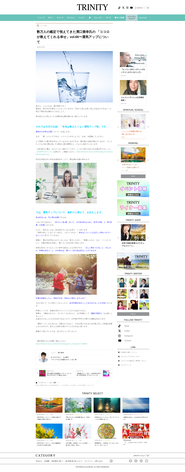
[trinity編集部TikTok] (130, 460)
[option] (133, 126)
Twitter (127, 331)
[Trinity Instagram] (141, 460)
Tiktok (126, 326)
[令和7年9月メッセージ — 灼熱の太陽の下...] (133, 154)
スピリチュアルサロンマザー (130, 356)
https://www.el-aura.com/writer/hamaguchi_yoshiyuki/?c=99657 (62, 344)
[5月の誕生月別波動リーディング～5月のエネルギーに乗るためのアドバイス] (42, 373)
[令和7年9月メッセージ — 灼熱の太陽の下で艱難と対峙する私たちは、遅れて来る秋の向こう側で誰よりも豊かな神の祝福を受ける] (49, 405)
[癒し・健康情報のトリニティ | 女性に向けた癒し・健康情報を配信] (92, 7)
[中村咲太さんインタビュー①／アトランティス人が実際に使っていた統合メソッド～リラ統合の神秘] (107, 405)
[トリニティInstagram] (127, 8)
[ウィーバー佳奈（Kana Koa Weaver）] (133, 282)
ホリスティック (126, 365)
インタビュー (108, 414)
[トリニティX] (123, 8)
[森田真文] (133, 293)
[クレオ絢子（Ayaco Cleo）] (122, 293)
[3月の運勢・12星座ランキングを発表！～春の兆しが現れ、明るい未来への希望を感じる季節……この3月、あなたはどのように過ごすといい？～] (78, 431)
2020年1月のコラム (45, 152)
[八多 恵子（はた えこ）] (144, 304)
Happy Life (78, 414)
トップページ (42, 382)
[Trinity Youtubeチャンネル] (146, 460)
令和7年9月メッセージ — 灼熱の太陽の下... (131, 166)
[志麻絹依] (122, 282)
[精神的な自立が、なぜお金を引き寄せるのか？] (135, 405)
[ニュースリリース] (133, 261)
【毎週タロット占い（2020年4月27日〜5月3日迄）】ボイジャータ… (89, 374)
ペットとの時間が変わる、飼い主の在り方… (133, 133)
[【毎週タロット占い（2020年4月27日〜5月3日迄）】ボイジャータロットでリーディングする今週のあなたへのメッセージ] (106, 373)
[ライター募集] (133, 207)
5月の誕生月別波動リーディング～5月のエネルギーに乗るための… (59, 374)
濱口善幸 (61, 352)
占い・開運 (43, 25)
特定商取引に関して (57, 461)
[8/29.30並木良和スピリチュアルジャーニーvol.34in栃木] (133, 232)
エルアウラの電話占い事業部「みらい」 (134, 361)
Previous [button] (118, 127)
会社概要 (46, 461)
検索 (148, 8)
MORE (133, 176)
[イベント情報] (133, 188)
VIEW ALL (133, 314)
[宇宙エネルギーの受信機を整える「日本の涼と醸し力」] (78, 405)
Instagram (128, 336)
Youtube (127, 341)
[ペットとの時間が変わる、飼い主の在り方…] (133, 121)
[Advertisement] (133, 36)
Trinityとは (39, 461)
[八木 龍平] (144, 282)
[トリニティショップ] (131, 17)
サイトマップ (88, 461)
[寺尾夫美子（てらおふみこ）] (122, 304)
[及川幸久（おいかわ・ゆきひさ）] (144, 293)
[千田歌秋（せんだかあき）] (133, 304)
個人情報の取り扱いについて (74, 461)
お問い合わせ (98, 461)
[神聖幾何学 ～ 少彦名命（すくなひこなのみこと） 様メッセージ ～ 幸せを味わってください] (107, 431)
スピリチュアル (138, 414)
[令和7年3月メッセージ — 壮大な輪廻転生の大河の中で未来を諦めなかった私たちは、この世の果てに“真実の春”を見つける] (49, 431)
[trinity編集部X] (135, 460)
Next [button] (148, 127)
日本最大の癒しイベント (129, 352)
